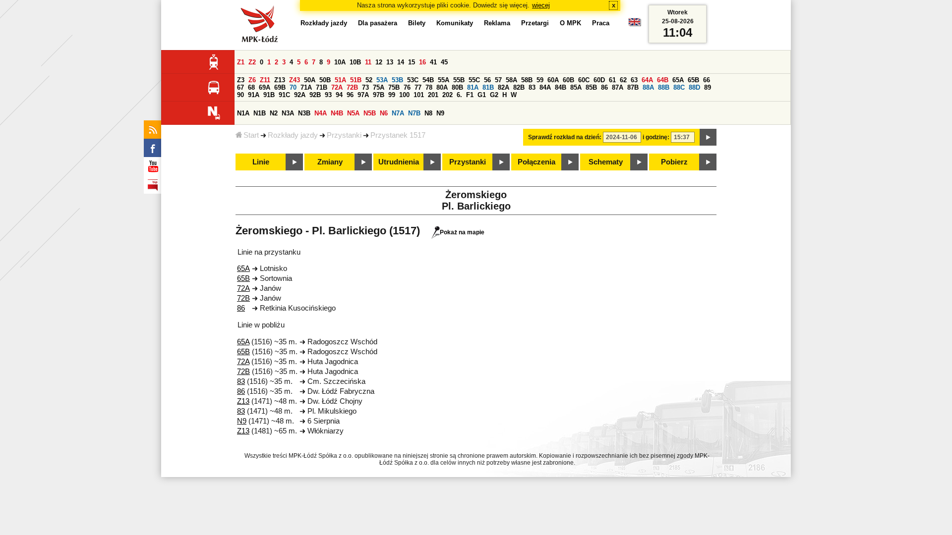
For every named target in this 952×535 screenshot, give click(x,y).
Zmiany (330, 162)
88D (694, 87)
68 (251, 87)
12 (378, 62)
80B (457, 87)
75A (378, 87)
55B (459, 80)
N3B (304, 113)
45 (444, 62)
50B (325, 80)
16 (422, 62)
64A (647, 80)
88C (679, 87)
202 (447, 95)
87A (617, 87)
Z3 (240, 80)
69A (264, 87)
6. (459, 95)
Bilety (416, 23)
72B (352, 87)
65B (693, 80)
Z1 (240, 62)
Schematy (606, 162)
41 (433, 62)
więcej (541, 5)
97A (363, 95)
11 (368, 62)
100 (404, 95)
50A (309, 80)
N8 (428, 113)
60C (584, 80)
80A (442, 87)
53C (412, 80)
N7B (414, 113)
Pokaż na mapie (462, 232)
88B (663, 87)
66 (706, 80)
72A (337, 87)
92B (315, 95)
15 (411, 62)
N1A (243, 113)
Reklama (497, 23)
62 (623, 80)
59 (539, 80)
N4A (320, 113)
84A (545, 87)
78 (428, 87)
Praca (600, 23)
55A (443, 80)
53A (382, 80)
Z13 (279, 80)
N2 (274, 113)
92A (299, 95)
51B (355, 80)
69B (280, 87)
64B (662, 80)
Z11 (265, 80)
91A (253, 95)
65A (678, 80)
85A (576, 87)
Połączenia (536, 162)
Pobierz (674, 162)
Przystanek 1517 (397, 135)
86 (604, 87)
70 (293, 87)
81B (488, 87)
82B (519, 87)
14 (400, 62)
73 (365, 87)
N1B (259, 113)
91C (284, 95)
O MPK (570, 23)
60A (553, 80)
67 (240, 87)
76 (407, 87)
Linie (260, 162)
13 (389, 62)
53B (397, 80)
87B (633, 87)
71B (321, 87)
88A (648, 87)
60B (568, 80)
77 (418, 87)
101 (419, 95)
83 (532, 87)
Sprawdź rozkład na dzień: (564, 137)
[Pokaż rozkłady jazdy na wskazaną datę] (708, 137)
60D (599, 80)
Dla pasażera (377, 23)
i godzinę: (656, 137)
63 (634, 80)
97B (378, 95)
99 (391, 95)
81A (472, 87)
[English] (634, 24)
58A (511, 80)
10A (340, 62)
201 (433, 95)
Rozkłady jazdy (293, 135)
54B (428, 80)
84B (560, 87)
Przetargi (535, 23)
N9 (440, 113)
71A (306, 87)
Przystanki (344, 135)
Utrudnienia (398, 162)
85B (591, 87)
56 (487, 80)
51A (340, 80)
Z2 (252, 62)
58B (527, 80)
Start (251, 135)
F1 (470, 95)
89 (707, 87)
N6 (384, 113)
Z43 (294, 80)
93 (328, 95)
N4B (337, 113)
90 (240, 95)
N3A (288, 113)
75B (394, 87)
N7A (398, 113)
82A (503, 87)
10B (355, 62)
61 (612, 80)
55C (474, 80)
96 (350, 95)
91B (269, 95)
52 (368, 80)
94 (339, 95)
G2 (494, 95)
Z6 (252, 80)
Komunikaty (454, 23)
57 (498, 80)
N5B (369, 113)
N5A (353, 113)
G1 (481, 95)
